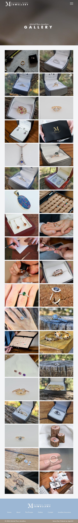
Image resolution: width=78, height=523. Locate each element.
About (18, 512)
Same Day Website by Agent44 (63, 521)
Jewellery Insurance (64, 512)
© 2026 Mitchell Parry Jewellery (15, 521)
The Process (29, 512)
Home (9, 512)
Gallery (40, 512)
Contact (50, 512)
